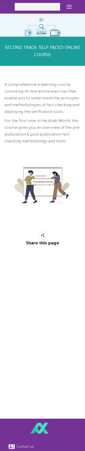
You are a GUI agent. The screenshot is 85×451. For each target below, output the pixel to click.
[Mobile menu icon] (69, 6)
